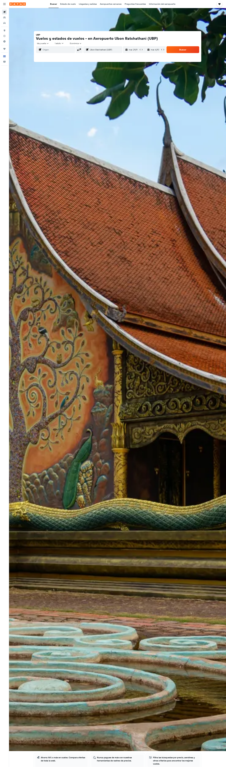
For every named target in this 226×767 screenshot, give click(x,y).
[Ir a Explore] (4, 30)
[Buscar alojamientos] (4, 17)
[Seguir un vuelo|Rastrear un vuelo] (4, 36)
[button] (4, 4)
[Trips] (4, 48)
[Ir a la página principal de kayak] (17, 4)
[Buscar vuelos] (4, 12)
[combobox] (43, 43)
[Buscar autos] (4, 23)
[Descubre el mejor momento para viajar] (4, 41)
